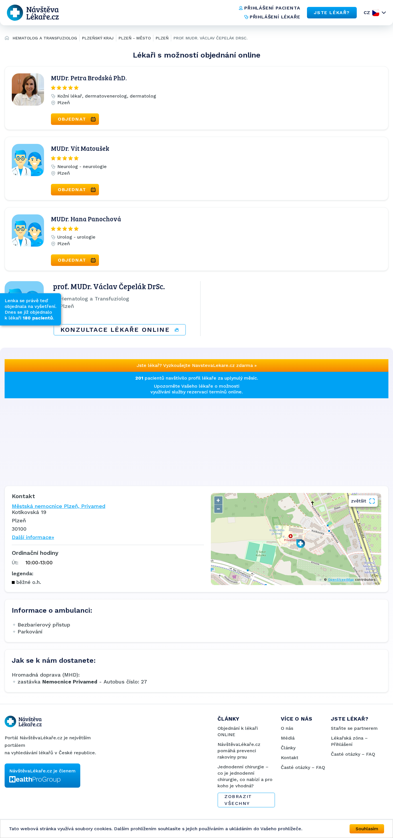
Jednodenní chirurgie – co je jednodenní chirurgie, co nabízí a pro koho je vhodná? (245, 776)
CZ (367, 12)
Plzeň (162, 38)
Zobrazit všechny (238, 800)
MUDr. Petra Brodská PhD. (89, 77)
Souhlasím (367, 828)
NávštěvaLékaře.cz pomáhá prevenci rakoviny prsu (239, 751)
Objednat (72, 119)
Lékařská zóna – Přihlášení (349, 741)
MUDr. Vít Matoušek (80, 148)
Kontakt (289, 757)
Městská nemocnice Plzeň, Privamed (58, 506)
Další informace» (33, 537)
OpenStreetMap (341, 580)
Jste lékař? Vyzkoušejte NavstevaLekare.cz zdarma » (197, 365)
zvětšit (358, 501)
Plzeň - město (135, 38)
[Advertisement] (177, 438)
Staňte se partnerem (354, 728)
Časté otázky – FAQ (303, 767)
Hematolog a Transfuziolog (45, 38)
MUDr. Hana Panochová (86, 218)
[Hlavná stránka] (7, 39)
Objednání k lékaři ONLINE (238, 731)
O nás (287, 728)
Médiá (288, 738)
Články (288, 748)
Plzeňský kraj (98, 38)
